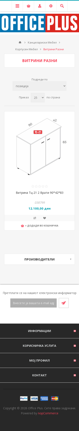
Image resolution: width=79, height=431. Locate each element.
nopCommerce (48, 413)
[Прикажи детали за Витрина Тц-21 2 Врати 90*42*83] (39, 146)
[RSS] (44, 316)
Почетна (20, 42)
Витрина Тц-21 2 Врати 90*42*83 (39, 193)
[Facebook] (34, 316)
